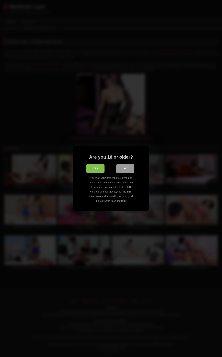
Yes (95, 168)
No (125, 168)
